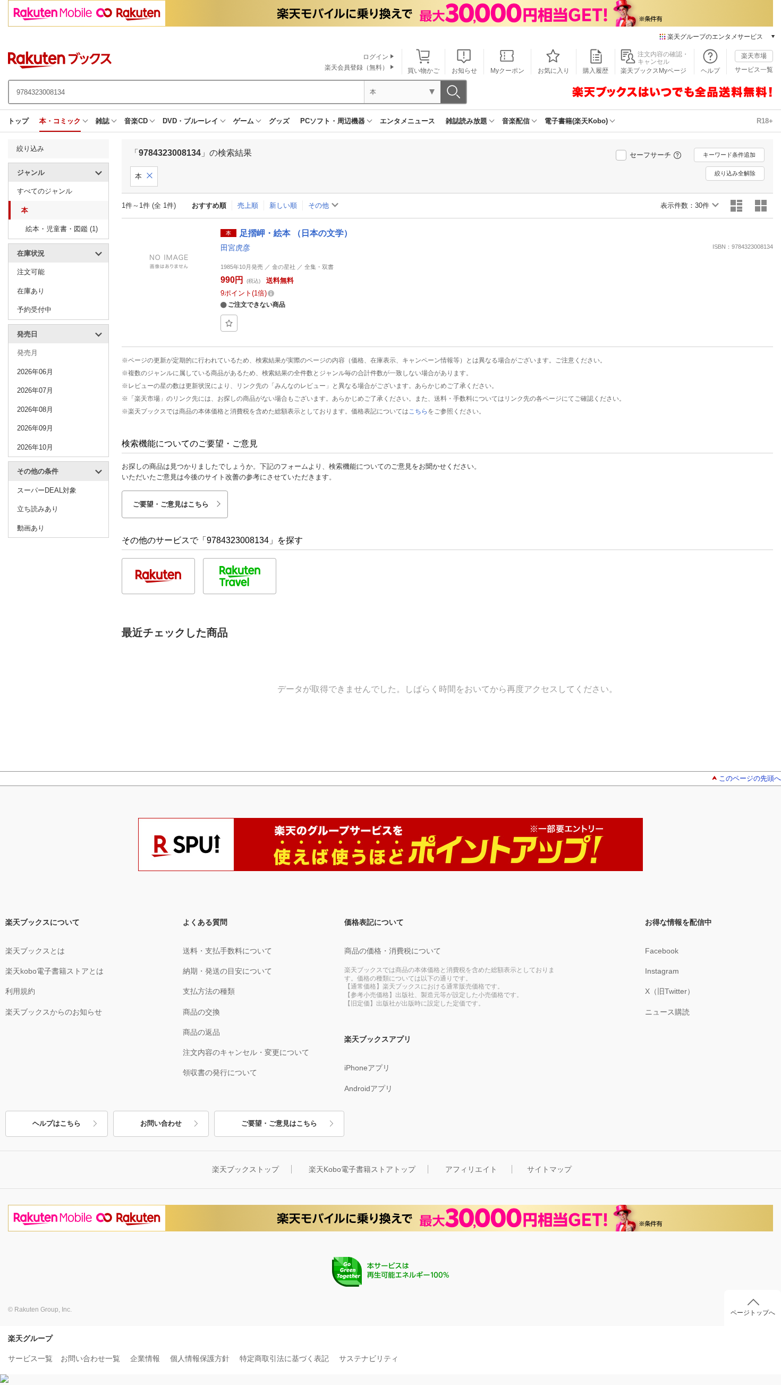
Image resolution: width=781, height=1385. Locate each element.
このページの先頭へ (750, 778)
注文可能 (31, 272)
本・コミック (60, 121)
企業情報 (145, 1358)
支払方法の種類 (209, 991)
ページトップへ (753, 1312)
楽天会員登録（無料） (356, 67)
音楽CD (136, 121)
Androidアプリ (368, 1088)
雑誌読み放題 (466, 121)
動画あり (31, 528)
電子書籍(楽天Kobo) (576, 121)
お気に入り (554, 70)
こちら (418, 411)
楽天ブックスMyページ (653, 70)
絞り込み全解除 (735, 173)
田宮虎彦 (235, 247)
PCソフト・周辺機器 (332, 121)
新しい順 (283, 205)
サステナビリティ (368, 1358)
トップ (18, 121)
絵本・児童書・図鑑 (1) (62, 229)
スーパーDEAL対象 (47, 490)
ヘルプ (710, 70)
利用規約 (20, 991)
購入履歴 (595, 70)
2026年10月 (35, 447)
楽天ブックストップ (245, 1169)
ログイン (375, 57)
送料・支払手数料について (227, 951)
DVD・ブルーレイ (190, 121)
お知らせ (464, 70)
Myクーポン (507, 70)
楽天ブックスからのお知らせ (53, 1012)
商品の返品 (201, 1032)
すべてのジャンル (44, 191)
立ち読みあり (37, 509)
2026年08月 (35, 409)
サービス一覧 (754, 69)
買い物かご (423, 70)
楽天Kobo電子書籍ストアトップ (362, 1169)
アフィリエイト (471, 1169)
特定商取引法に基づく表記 (284, 1358)
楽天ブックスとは (35, 951)
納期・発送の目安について (227, 971)
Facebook (661, 951)
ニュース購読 (667, 1012)
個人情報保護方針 (200, 1358)
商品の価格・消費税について (392, 951)
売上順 (247, 205)
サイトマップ (549, 1169)
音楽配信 (516, 121)
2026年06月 (35, 372)
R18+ (765, 121)
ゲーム (243, 121)
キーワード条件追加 (729, 154)
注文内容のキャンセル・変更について (246, 1052)
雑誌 (102, 121)
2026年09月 (35, 428)
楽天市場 (754, 56)
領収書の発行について (220, 1072)
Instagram (662, 971)
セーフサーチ (650, 155)
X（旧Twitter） (669, 991)
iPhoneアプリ (367, 1067)
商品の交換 (201, 1012)
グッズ (279, 121)
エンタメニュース (407, 121)
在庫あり (31, 291)
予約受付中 (34, 310)
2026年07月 (35, 390)
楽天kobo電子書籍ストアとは (54, 971)
